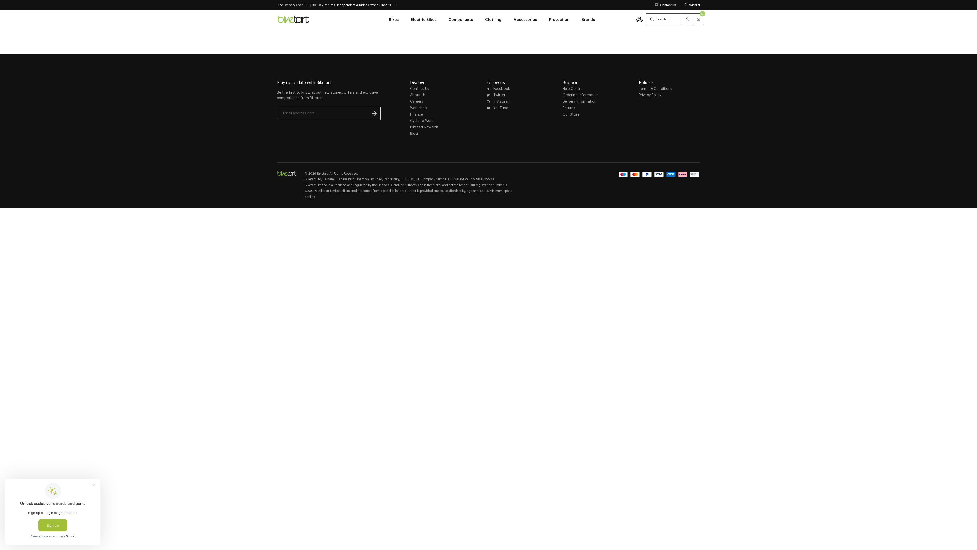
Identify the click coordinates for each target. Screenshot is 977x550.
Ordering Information (581, 95)
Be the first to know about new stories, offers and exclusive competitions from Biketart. (327, 95)
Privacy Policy (650, 95)
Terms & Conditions (655, 89)
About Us (418, 95)
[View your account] (687, 19)
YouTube (500, 108)
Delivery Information (579, 101)
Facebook (501, 89)
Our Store (571, 114)
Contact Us (419, 89)
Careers (416, 101)
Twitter (499, 95)
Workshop (418, 108)
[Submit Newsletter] (374, 113)
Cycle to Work (422, 121)
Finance (416, 114)
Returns (569, 108)
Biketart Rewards (424, 127)
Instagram (502, 101)
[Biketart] (293, 19)
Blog (414, 133)
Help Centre (572, 89)
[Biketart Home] (287, 173)
